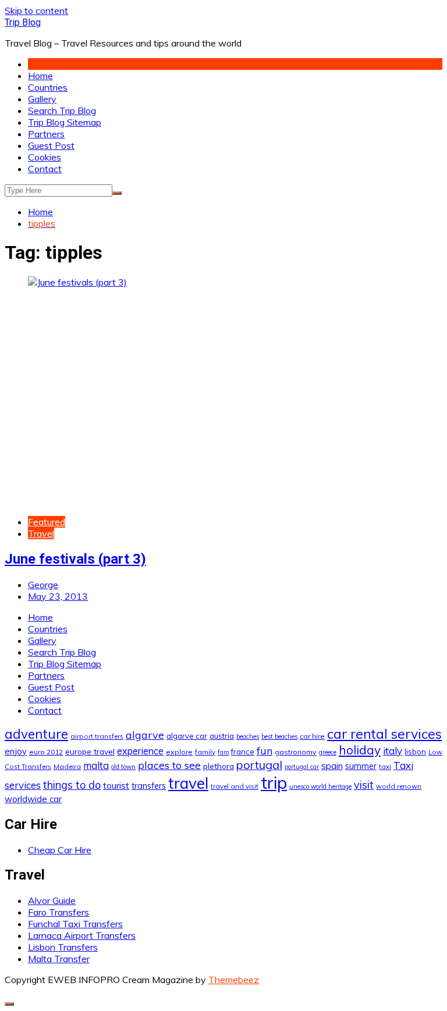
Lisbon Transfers (63, 947)
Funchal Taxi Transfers (75, 924)
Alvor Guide (52, 900)
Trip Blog (23, 22)
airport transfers (96, 736)
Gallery (42, 99)
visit (364, 785)
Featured (46, 522)
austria (222, 736)
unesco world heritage (320, 786)
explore (179, 751)
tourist (116, 785)
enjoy (16, 751)
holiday (360, 749)
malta (96, 765)
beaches (247, 736)
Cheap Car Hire (59, 850)
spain (332, 765)
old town (123, 767)
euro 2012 (46, 751)
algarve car (186, 736)
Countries (48, 87)
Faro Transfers (58, 912)
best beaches (279, 736)
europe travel (90, 751)
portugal (259, 764)
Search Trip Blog (62, 110)
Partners (46, 134)
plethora (218, 766)
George (43, 584)
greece (327, 752)
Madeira (67, 766)
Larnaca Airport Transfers (82, 935)
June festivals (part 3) (75, 559)
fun (264, 750)
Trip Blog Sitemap (64, 122)
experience (140, 751)
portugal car (302, 767)
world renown (398, 786)
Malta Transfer (59, 958)
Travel (41, 533)
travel (188, 783)
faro (223, 752)
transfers (149, 786)
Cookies (44, 157)
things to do (72, 785)
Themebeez (233, 979)
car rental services (384, 733)
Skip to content (36, 10)
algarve (145, 734)
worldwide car (33, 798)
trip (274, 782)
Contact (45, 169)
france (242, 751)
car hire (312, 736)
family (205, 751)
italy (392, 751)
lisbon (415, 751)
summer (361, 766)
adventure (36, 733)
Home (40, 75)
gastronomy (296, 751)
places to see (169, 765)
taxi (385, 766)
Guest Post (51, 145)
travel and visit (234, 786)
